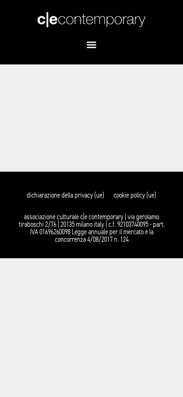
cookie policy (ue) (135, 195)
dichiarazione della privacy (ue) (65, 195)
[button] (91, 44)
